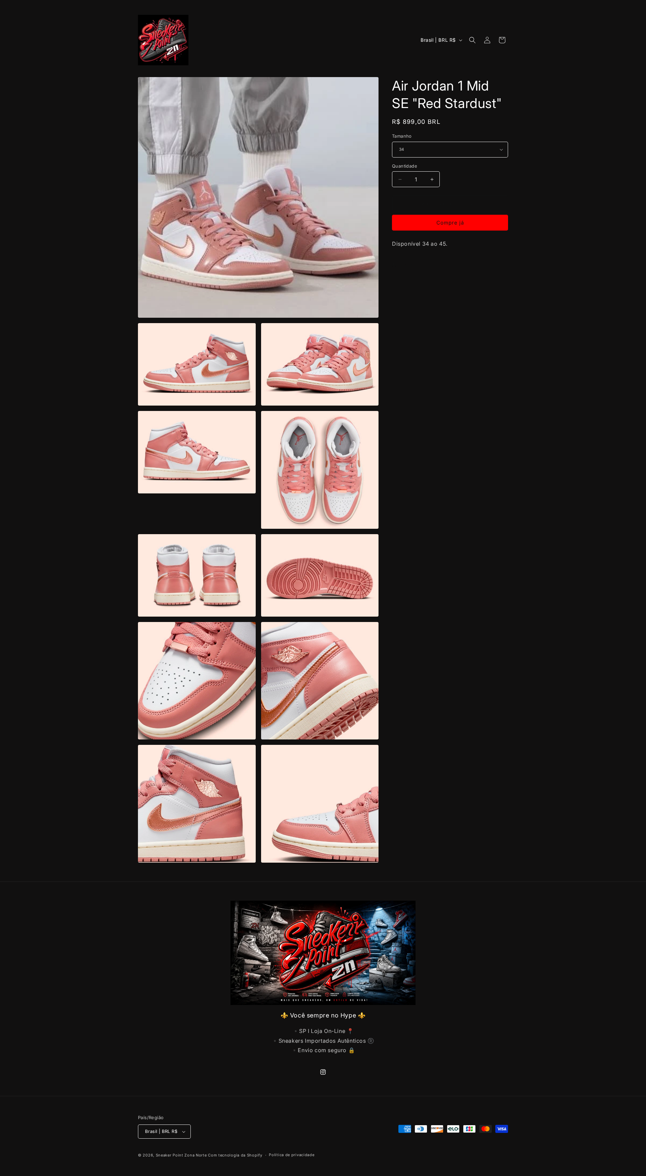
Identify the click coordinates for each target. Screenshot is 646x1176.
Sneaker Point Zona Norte (181, 1155)
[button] (472, 40)
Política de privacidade (291, 1154)
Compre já (450, 222)
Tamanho (402, 136)
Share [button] (405, 264)
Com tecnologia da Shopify (235, 1155)
